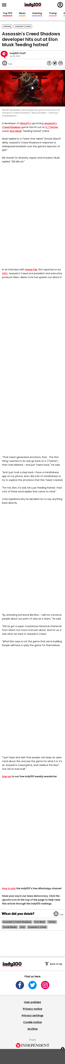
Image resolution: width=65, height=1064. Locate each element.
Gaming (37, 13)
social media (10, 927)
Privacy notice (32, 1009)
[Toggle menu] (5, 5)
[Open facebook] (20, 985)
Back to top (56, 964)
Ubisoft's (25, 123)
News (22, 13)
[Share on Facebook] (49, 63)
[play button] (32, 88)
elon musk (39, 921)
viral (22, 927)
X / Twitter (51, 127)
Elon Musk (16, 131)
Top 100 (7, 13)
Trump (53, 13)
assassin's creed (22, 26)
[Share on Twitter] (55, 63)
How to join (9, 888)
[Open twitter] (32, 985)
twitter (52, 921)
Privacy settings (32, 1015)
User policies (32, 1002)
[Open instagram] (45, 985)
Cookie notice (32, 1022)
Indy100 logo (32, 5)
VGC (5, 273)
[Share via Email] (60, 63)
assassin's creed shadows (17, 921)
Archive (33, 1029)
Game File (31, 269)
